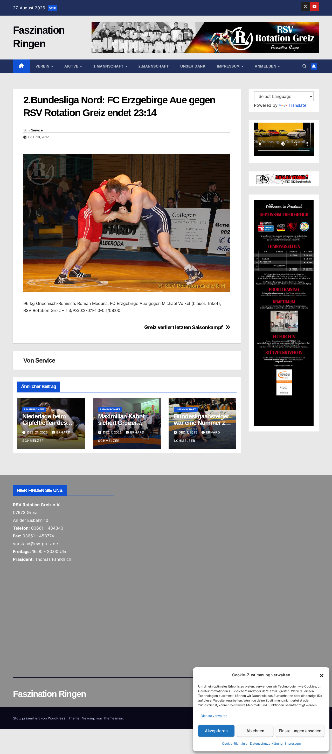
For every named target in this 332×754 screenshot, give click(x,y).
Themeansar (113, 718)
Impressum (293, 743)
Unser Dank (192, 66)
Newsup (88, 718)
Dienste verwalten (214, 716)
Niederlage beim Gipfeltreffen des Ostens (44, 423)
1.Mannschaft (109, 66)
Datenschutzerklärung (266, 743)
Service (37, 130)
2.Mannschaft (154, 66)
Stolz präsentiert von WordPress (39, 718)
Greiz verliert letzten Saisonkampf (183, 327)
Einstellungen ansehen (300, 730)
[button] (321, 675)
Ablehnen (255, 730)
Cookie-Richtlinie (234, 743)
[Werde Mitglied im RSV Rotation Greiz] (284, 178)
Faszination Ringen (49, 694)
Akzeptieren (216, 730)
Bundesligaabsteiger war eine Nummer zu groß (201, 423)
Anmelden (266, 66)
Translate (297, 105)
